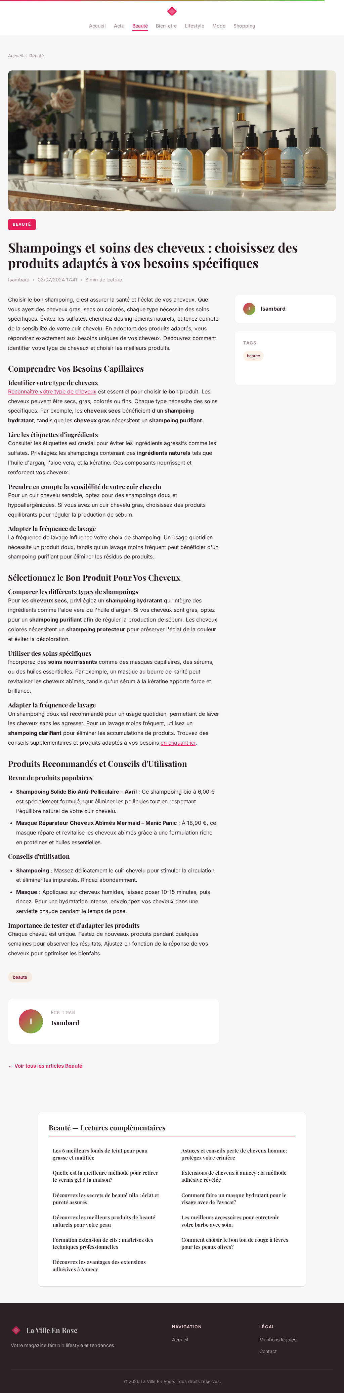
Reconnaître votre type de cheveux (52, 391)
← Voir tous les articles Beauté (45, 1066)
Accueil (97, 26)
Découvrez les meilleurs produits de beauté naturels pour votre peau (104, 1221)
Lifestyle (194, 26)
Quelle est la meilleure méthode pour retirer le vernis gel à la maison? (105, 1176)
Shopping (244, 26)
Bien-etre (166, 26)
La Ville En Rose (51, 1330)
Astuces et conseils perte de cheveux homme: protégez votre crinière (234, 1154)
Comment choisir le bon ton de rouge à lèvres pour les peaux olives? (234, 1243)
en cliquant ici (178, 742)
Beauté (140, 26)
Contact (268, 1351)
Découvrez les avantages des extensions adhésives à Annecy (99, 1265)
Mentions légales (277, 1339)
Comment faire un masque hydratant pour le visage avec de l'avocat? (234, 1199)
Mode (218, 26)
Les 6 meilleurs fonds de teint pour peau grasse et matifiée (100, 1154)
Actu (119, 26)
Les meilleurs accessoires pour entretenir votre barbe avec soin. (230, 1221)
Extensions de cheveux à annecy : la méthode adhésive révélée (234, 1176)
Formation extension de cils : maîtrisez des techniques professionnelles (103, 1243)
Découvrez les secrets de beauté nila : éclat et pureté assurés (106, 1199)
